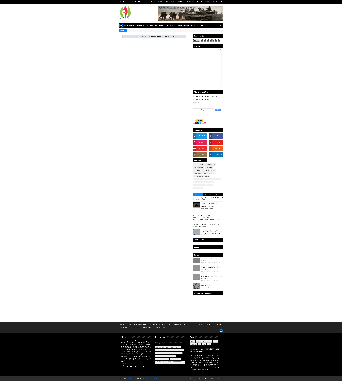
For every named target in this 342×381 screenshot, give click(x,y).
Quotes (178, 25)
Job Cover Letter (200, 179)
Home (160, 1)
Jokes (169, 25)
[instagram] (151, 1)
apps (210, 341)
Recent (208, 194)
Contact (207, 1)
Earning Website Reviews (183, 324)
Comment (218, 194)
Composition (198, 167)
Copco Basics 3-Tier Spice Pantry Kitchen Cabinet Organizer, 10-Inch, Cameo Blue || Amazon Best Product (207, 224)
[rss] (145, 1)
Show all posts (169, 36)
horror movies (199, 185)
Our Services (190, 1)
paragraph (198, 188)
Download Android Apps (137, 324)
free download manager (203, 182)
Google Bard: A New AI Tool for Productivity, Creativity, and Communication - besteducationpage (206, 217)
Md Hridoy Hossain (152, 378)
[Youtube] (126, 1)
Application (198, 164)
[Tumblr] (148, 1)
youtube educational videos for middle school (168, 362)
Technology (201, 341)
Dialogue (209, 167)
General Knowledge (201, 176)
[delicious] (154, 1)
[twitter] (123, 1)
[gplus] (132, 1)
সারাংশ (209, 344)
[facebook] (120, 1)
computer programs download (168, 347)
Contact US (134, 327)
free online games (202, 99)
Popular (198, 194)
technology (141, 25)
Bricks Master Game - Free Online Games (207, 212)
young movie (175, 359)
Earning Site (198, 170)
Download (188, 25)
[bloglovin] (139, 1)
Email (207, 170)
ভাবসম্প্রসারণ (193, 344)
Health (153, 25)
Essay (213, 170)
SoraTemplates (130, 378)
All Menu (200, 25)
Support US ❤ (217, 1)
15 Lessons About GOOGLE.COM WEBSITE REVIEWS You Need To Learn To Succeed (212, 276)
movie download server (165, 356)
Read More (124, 363)
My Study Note (214, 179)
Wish (161, 25)
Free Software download (203, 173)
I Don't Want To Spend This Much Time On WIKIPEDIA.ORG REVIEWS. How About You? (212, 267)
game (197, 102)
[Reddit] (142, 1)
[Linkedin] (129, 1)
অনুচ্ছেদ (215, 341)
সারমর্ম (204, 344)
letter (209, 185)
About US (199, 1)
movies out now (162, 359)
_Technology (146, 327)
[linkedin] (136, 366)
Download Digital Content (160, 324)
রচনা (200, 344)
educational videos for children (169, 353)
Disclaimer (179, 1)
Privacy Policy (169, 1)
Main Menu (128, 25)
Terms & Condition (203, 324)
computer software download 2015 (169, 350)
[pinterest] (135, 1)
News (192, 341)
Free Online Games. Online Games (207, 96)
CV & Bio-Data (210, 164)
